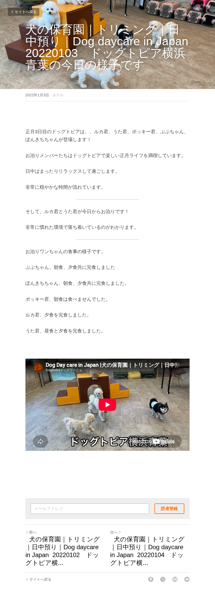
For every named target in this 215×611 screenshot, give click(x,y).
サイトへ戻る (26, 12)
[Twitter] (162, 579)
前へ (32, 532)
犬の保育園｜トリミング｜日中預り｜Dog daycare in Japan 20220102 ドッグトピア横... (62, 551)
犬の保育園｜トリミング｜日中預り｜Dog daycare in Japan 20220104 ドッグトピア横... (147, 551)
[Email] (187, 579)
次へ (113, 532)
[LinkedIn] (175, 579)
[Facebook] (150, 579)
